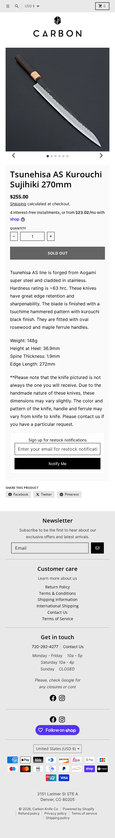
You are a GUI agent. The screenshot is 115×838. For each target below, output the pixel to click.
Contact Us (73, 646)
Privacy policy (55, 813)
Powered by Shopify (78, 809)
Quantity (18, 228)
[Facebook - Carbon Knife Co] (53, 698)
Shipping (18, 203)
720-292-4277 (45, 646)
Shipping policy (58, 818)
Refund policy (29, 813)
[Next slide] (101, 155)
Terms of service (84, 813)
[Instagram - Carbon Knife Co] (62, 698)
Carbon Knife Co (45, 809)
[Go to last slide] (14, 155)
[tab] (48, 156)
